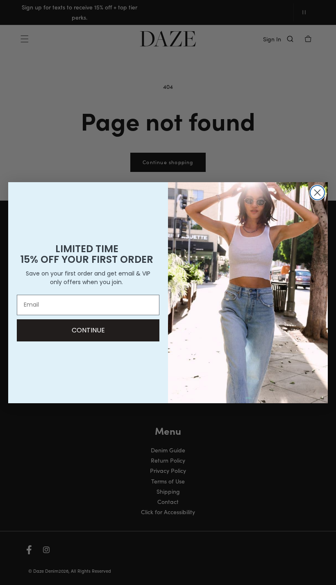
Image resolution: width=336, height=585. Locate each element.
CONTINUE (88, 330)
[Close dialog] (317, 192)
